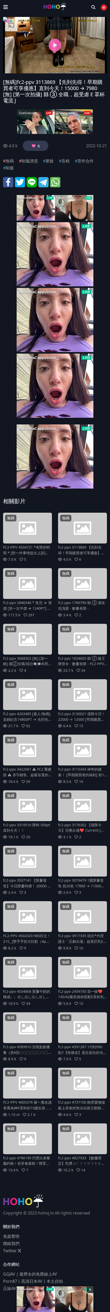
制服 (10, 168)
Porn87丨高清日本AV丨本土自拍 (33, 1281)
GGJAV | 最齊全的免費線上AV (30, 1274)
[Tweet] (20, 181)
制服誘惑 (29, 161)
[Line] (32, 181)
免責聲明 (11, 1236)
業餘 (50, 161)
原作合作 (85, 161)
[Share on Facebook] (8, 181)
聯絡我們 (11, 1243)
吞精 (65, 161)
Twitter (10, 1250)
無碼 (10, 161)
